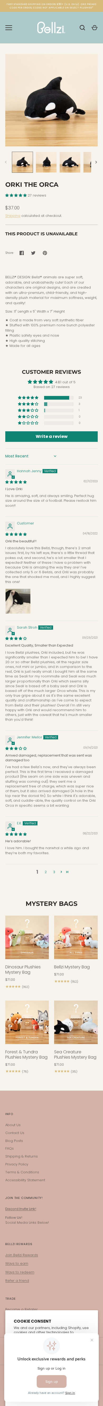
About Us (13, 1124)
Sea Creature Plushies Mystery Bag (75, 1054)
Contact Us (14, 1132)
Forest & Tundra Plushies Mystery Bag (26, 1054)
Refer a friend (17, 1280)
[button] (16, 195)
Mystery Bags (51, 903)
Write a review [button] (52, 436)
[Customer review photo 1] (18, 601)
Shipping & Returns (21, 1156)
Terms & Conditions (22, 1172)
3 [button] (54, 871)
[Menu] (9, 28)
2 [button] (46, 871)
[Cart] (94, 28)
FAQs (9, 1148)
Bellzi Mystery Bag (72, 967)
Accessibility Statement (25, 1180)
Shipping (12, 215)
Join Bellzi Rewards (21, 1254)
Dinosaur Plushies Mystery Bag (23, 969)
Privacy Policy (16, 1164)
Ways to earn (16, 1263)
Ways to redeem (19, 1272)
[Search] (82, 28)
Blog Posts (14, 1140)
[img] (16, 482)
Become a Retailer (21, 1309)
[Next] (96, 162)
